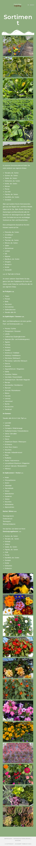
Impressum (8, 838)
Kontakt (18, 840)
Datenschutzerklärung (22, 838)
